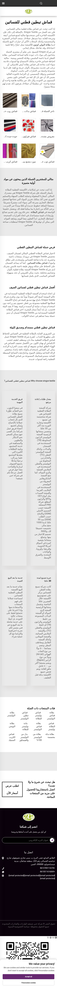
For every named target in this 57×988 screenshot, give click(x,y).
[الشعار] (28, 11)
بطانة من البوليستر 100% (37, 737)
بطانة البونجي (12, 724)
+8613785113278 (47, 868)
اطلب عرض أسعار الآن (12, 789)
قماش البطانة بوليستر (51, 726)
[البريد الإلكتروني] (53, 937)
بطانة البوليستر (11, 714)
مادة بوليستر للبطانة (25, 726)
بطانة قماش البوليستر (51, 715)
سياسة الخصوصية (22, 926)
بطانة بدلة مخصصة (50, 735)
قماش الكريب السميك (12, 737)
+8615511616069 (47, 871)
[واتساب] (51, 937)
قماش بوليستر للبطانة (38, 715)
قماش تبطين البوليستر (24, 715)
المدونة (11, 926)
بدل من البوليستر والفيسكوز (23, 737)
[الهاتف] (48, 937)
